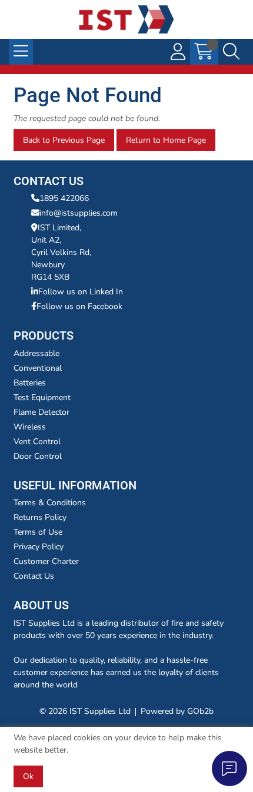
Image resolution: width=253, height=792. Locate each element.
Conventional (38, 368)
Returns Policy (40, 517)
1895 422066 (64, 198)
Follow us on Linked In (80, 291)
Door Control (38, 456)
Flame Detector (41, 412)
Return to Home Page (166, 140)
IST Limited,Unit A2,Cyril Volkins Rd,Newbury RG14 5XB (61, 252)
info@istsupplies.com (78, 213)
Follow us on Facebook (79, 306)
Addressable (36, 353)
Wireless (30, 426)
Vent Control (37, 441)
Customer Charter (46, 561)
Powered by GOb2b (177, 711)
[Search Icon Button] (231, 52)
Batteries (30, 382)
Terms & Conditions (50, 502)
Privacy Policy (39, 546)
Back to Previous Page (64, 140)
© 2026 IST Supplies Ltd (85, 711)
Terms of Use (38, 532)
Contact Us (34, 576)
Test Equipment (42, 397)
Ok (28, 776)
